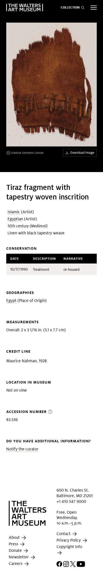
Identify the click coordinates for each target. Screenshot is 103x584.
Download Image (82, 152)
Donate (16, 550)
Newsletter (19, 557)
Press (14, 544)
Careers (16, 563)
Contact (64, 534)
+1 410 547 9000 (71, 501)
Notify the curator (22, 449)
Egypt (11, 300)
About (15, 537)
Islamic (14, 212)
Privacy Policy (69, 540)
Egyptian (15, 219)
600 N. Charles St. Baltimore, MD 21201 (74, 493)
